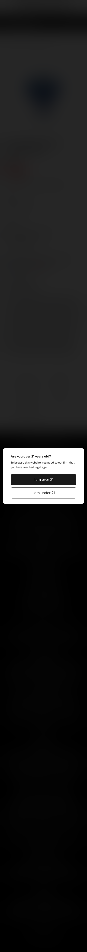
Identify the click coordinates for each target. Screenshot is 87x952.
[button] (44, 479)
